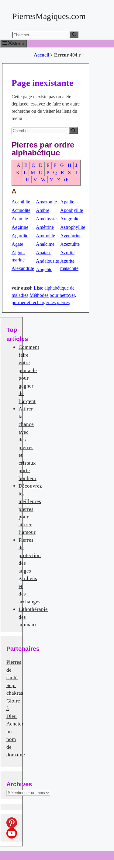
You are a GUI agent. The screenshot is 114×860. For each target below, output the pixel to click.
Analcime (45, 244)
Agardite (20, 235)
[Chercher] (74, 34)
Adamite (20, 218)
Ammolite (45, 235)
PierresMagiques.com (49, 16)
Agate (17, 244)
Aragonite (69, 218)
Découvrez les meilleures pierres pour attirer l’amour (30, 509)
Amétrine (45, 227)
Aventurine (70, 235)
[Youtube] (11, 833)
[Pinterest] (11, 822)
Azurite (67, 252)
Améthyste (46, 218)
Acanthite (21, 201)
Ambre (42, 210)
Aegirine (20, 227)
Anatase (43, 252)
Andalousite (47, 261)
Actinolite (21, 210)
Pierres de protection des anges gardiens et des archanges (30, 571)
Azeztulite (70, 244)
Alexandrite (23, 268)
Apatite (67, 201)
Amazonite (46, 201)
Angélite (44, 269)
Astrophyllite (72, 227)
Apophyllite (71, 210)
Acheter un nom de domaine (15, 739)
